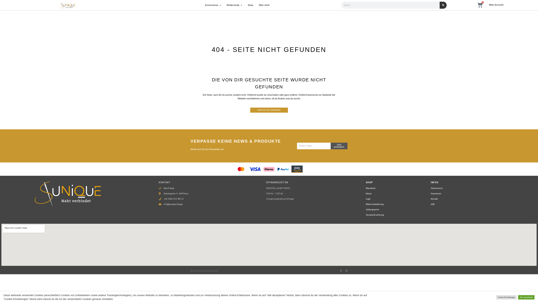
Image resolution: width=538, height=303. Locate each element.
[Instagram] (346, 271)
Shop (250, 5)
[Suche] (443, 5)
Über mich (264, 5)
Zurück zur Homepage (269, 110)
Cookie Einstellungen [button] (506, 297)
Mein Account (496, 5)
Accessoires (211, 5)
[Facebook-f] (341, 271)
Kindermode (233, 5)
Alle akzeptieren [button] (526, 297)
